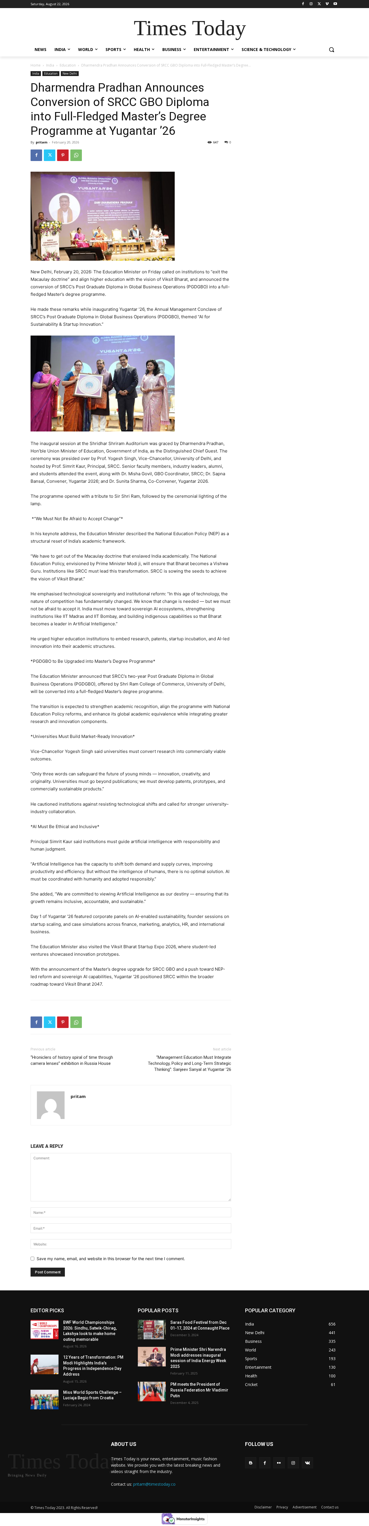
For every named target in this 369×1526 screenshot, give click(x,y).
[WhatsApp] (76, 155)
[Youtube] (335, 4)
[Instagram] (311, 4)
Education (68, 65)
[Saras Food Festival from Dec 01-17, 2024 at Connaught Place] (152, 1329)
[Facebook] (303, 4)
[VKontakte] (307, 1462)
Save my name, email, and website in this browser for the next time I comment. (111, 1258)
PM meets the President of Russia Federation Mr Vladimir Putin (199, 1390)
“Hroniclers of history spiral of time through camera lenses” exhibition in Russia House (72, 1060)
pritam (41, 142)
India (50, 65)
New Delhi (70, 73)
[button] (331, 49)
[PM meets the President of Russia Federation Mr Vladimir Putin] (152, 1391)
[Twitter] (319, 4)
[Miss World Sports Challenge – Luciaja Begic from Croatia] (45, 1399)
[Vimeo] (327, 4)
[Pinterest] (63, 155)
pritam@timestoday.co (154, 1484)
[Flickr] (279, 1462)
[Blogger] (250, 1462)
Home (36, 65)
